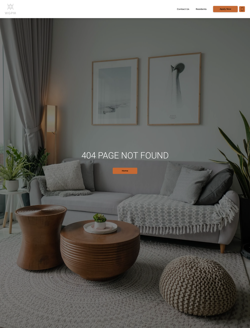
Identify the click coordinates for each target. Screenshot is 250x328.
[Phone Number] (242, 9)
